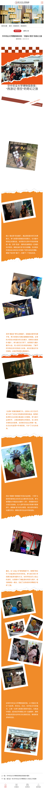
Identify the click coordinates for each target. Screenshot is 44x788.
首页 (10, 26)
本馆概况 (16, 787)
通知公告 (26, 31)
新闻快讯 (16, 26)
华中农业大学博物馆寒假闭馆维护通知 (18, 775)
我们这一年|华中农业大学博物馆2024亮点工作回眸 (21, 779)
